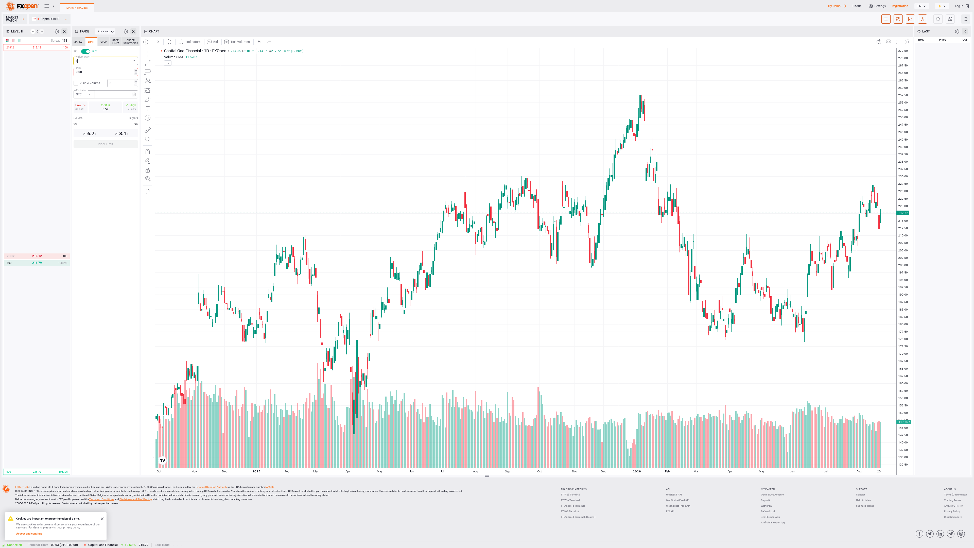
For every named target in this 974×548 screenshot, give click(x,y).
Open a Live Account (772, 494)
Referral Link (768, 511)
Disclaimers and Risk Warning (135, 499)
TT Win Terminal (570, 500)
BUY (94, 51)
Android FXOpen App (773, 522)
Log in (959, 6)
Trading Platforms (574, 489)
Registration (900, 6)
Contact (860, 494)
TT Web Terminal (570, 494)
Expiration (81, 90)
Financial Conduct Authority (211, 487)
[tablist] (106, 94)
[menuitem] (105, 31)
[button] (134, 61)
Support (861, 489)
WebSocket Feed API (677, 500)
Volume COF (83, 56)
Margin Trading (77, 7)
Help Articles (863, 500)
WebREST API (674, 494)
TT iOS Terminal (570, 511)
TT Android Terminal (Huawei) (578, 517)
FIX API (670, 511)
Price (78, 67)
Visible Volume (90, 83)
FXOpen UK (21, 487)
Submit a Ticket (865, 505)
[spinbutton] (106, 72)
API (668, 489)
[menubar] (105, 31)
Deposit (765, 500)
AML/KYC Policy (953, 505)
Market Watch (12, 19)
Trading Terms (952, 500)
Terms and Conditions (101, 499)
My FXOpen (768, 489)
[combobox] (106, 61)
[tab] (78, 41)
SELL (76, 51)
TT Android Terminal (573, 505)
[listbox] (921, 6)
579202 (269, 487)
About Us (950, 489)
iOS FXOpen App (770, 517)
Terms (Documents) (955, 494)
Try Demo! (834, 6)
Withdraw (766, 505)
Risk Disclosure (953, 517)
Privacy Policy (952, 511)
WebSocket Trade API (678, 505)
